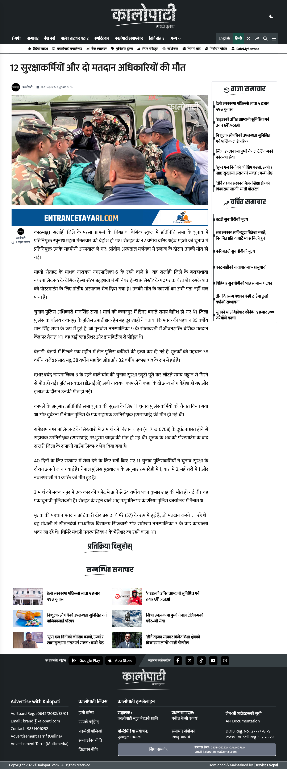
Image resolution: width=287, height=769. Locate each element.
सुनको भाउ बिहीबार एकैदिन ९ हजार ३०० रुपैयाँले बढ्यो (245, 315)
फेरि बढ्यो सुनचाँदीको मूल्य (235, 251)
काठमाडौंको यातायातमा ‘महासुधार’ (241, 267)
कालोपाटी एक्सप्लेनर (129, 38)
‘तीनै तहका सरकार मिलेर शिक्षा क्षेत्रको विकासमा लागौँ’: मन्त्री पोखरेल (173, 640)
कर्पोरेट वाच (101, 38)
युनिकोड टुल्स (124, 49)
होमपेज (16, 38)
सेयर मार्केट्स (150, 49)
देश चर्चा (49, 38)
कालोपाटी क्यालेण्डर (69, 49)
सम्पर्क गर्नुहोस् (89, 722)
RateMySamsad (247, 49)
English (224, 38)
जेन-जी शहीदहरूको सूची (244, 713)
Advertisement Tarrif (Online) (36, 736)
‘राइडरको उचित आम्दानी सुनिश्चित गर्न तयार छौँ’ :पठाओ (172, 596)
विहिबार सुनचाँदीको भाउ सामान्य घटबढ (244, 283)
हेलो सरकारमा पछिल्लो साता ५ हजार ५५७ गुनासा (73, 596)
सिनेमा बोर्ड (193, 49)
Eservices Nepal (266, 765)
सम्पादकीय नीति (90, 740)
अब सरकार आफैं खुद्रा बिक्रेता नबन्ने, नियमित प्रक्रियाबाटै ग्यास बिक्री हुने (241, 235)
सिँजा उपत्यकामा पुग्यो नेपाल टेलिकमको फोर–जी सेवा (174, 618)
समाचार (32, 38)
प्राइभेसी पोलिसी (90, 731)
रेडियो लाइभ (40, 49)
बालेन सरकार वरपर (74, 38)
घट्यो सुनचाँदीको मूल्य (232, 220)
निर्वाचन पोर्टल (218, 49)
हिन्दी (238, 38)
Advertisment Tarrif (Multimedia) (39, 743)
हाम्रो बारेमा (86, 712)
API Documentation (243, 721)
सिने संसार (156, 38)
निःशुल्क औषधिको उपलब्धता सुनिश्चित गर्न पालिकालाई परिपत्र (77, 618)
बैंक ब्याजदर (99, 49)
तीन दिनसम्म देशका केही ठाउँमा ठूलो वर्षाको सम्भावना (242, 299)
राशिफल (172, 49)
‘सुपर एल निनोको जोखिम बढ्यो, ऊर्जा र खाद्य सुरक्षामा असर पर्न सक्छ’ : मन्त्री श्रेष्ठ (75, 640)
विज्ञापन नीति (88, 749)
